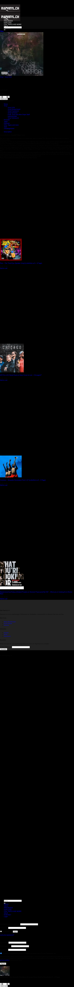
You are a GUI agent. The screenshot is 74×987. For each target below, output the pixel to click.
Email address (5, 946)
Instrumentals (12, 116)
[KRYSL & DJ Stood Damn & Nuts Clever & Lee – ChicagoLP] (12, 372)
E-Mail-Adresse (6, 647)
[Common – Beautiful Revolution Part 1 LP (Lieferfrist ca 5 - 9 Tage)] (11, 477)
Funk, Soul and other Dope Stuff (19, 114)
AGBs (5, 634)
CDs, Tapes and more (11, 125)
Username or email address (10, 924)
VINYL (6, 19)
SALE (6, 26)
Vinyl (1, 77)
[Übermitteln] (4, 29)
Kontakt (6, 632)
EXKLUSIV (8, 23)
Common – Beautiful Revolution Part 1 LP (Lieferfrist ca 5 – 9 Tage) (23, 480)
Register (3, 963)
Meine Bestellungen (10, 621)
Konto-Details (8, 623)
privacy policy (4, 960)
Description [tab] (8, 132)
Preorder (7, 120)
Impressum (7, 636)
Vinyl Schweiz (12, 113)
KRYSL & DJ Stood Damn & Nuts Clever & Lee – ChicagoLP (21, 375)
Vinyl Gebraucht (13, 118)
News (6, 104)
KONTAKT (7, 28)
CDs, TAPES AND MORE (12, 24)
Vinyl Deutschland (14, 109)
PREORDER (8, 21)
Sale (5, 127)
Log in (15, 931)
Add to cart (4, 99)
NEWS (6, 17)
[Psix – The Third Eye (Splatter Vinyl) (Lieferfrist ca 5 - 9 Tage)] (11, 260)
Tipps (6, 121)
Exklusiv (7, 123)
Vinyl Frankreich (13, 111)
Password (4, 928)
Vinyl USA (8, 77)
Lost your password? (7, 935)
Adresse (6, 625)
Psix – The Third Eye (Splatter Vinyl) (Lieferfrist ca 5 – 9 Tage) (21, 263)
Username (4, 942)
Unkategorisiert (9, 128)
